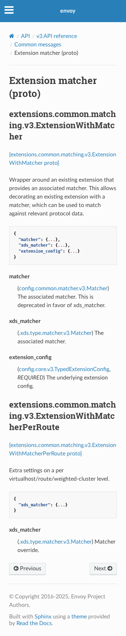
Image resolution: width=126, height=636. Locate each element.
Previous (30, 568)
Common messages (37, 44)
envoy (67, 11)
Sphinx (43, 616)
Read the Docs (34, 623)
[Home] (11, 36)
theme (79, 616)
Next (100, 568)
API (25, 36)
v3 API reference (56, 36)
